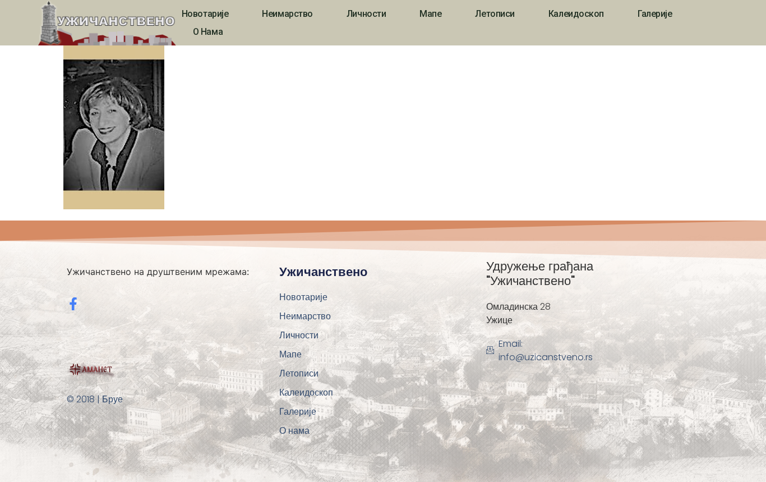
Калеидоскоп (576, 13)
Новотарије (205, 13)
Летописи (494, 13)
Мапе (430, 13)
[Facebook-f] (73, 303)
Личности (366, 13)
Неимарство (287, 13)
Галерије (655, 13)
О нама (208, 31)
